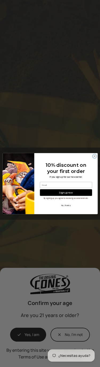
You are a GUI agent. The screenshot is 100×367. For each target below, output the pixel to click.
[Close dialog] (94, 156)
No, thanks (65, 205)
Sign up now (66, 192)
